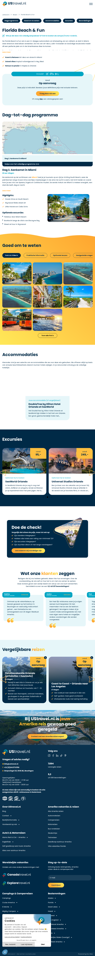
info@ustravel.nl (10, 764)
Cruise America (8, 902)
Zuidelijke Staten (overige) (59, 937)
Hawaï (50, 911)
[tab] (11, 255)
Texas (50, 933)
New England (53, 920)
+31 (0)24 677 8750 (10, 767)
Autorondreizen (54, 816)
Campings (6, 898)
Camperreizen (53, 820)
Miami (34, 177)
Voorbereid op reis (9, 824)
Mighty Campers (9, 911)
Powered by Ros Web (85, 954)
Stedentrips (52, 833)
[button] (6, 52)
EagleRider (6, 842)
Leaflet (75, 151)
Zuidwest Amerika (55, 942)
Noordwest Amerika (56, 929)
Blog (4, 811)
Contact (5, 816)
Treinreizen (52, 837)
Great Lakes (52, 907)
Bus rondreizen (54, 829)
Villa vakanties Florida (57, 846)
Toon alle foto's (47, 335)
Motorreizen (52, 824)
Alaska (50, 898)
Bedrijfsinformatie (9, 820)
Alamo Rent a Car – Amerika (13, 837)
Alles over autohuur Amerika (13, 850)
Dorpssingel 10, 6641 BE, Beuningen (17, 771)
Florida (50, 902)
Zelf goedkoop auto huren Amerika (16, 846)
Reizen (15, 15)
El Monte (5, 907)
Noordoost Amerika (55, 924)
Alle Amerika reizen (55, 811)
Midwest (51, 915)
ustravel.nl (5, 15)
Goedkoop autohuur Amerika (59, 842)
